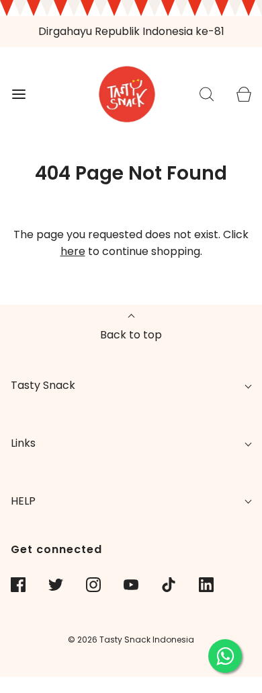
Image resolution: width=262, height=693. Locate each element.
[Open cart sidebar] (243, 93)
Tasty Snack (43, 385)
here (72, 251)
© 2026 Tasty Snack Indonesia (131, 639)
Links (23, 443)
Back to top (131, 334)
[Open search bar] (206, 93)
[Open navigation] (18, 93)
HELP (23, 501)
